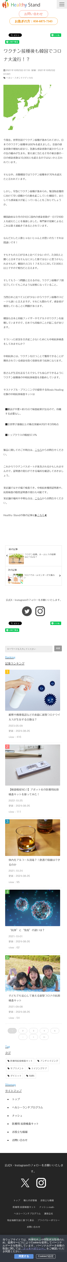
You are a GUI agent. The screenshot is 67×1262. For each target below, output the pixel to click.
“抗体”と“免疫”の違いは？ (27, 930)
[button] (62, 4)
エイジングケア (39, 1068)
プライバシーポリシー (48, 1220)
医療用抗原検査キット (21, 1061)
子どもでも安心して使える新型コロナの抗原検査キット (34, 998)
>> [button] (44, 1037)
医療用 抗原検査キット (25, 1123)
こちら (38, 450)
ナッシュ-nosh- (46, 1207)
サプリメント (17, 1068)
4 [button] (44, 1031)
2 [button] (22, 1031)
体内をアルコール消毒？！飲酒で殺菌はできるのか (34, 862)
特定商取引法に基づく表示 (20, 1220)
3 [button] (33, 1031)
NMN (31, 1076)
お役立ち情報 (19, 1132)
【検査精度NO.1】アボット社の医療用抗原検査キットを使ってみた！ (34, 792)
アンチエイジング (49, 1061)
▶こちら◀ (41, 515)
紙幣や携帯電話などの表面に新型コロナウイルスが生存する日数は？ (34, 717)
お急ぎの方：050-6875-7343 (33, 21)
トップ (16, 1099)
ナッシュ (17, 1115)
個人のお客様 (30, 1200)
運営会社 (48, 1214)
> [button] (33, 1037)
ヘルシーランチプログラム (27, 1107)
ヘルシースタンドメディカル (19, 78)
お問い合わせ (33, 14)
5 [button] (54, 1031)
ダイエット (15, 1076)
